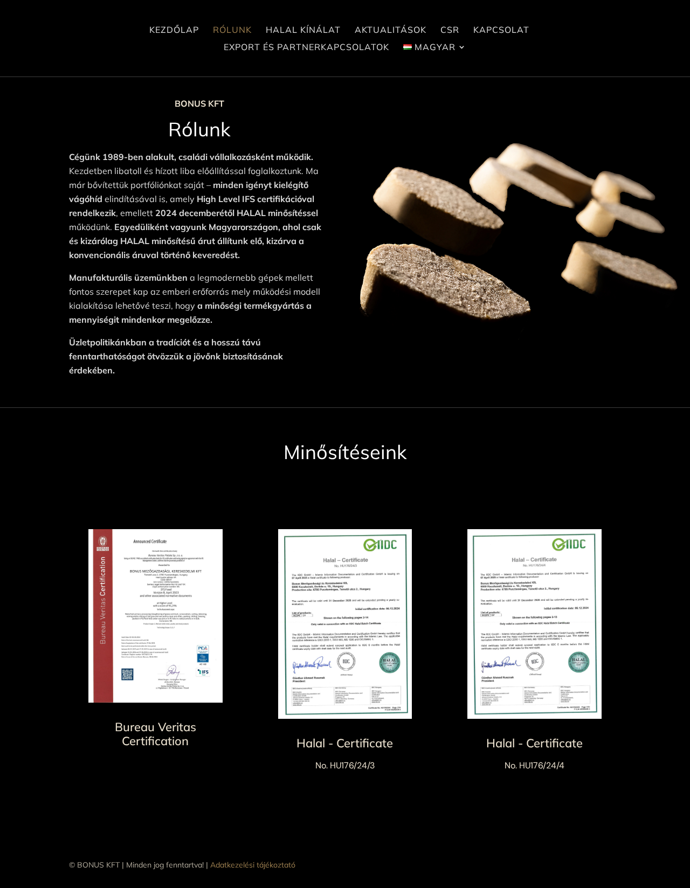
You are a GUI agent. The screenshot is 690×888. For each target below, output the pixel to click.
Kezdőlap (174, 30)
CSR (449, 30)
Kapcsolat (501, 30)
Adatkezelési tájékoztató (252, 865)
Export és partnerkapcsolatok (306, 47)
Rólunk (232, 30)
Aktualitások (390, 30)
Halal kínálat (303, 30)
